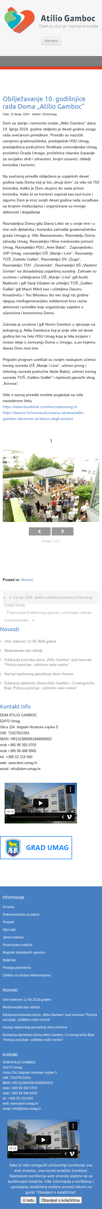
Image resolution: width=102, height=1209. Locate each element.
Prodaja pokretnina (17, 968)
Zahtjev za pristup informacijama (27, 975)
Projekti (8, 922)
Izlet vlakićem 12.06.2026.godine (30, 641)
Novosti (27, 580)
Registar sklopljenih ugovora (24, 952)
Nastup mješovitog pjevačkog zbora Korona (38, 674)
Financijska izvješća (17, 945)
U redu (28, 1200)
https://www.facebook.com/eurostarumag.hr (40, 407)
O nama (8, 907)
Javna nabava (13, 937)
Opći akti (9, 930)
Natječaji (9, 960)
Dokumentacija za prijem (21, 914)
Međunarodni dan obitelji (23, 651)
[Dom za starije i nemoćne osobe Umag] (51, 21)
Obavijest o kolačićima (60, 1200)
